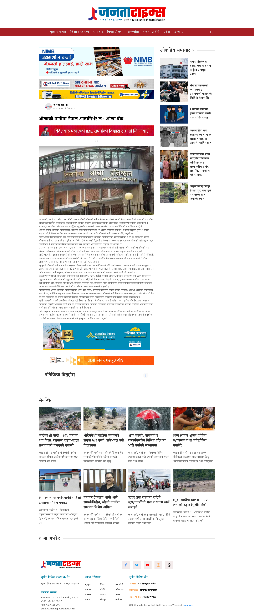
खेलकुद (103, 599)
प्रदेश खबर (120, 589)
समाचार (98, 32)
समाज (87, 599)
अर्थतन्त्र (103, 594)
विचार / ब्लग (115, 32)
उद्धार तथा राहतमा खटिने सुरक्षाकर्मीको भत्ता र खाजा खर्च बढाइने (148, 502)
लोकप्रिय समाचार (175, 50)
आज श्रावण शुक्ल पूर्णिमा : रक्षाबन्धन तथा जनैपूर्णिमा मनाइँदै (191, 441)
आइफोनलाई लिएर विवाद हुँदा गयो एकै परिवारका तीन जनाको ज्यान (200, 193)
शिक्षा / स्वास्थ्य (79, 32)
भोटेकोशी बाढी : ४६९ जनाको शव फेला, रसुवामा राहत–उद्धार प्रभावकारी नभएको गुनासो (59, 441)
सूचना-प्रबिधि (151, 32)
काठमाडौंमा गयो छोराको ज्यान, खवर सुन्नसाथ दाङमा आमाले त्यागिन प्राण (201, 137)
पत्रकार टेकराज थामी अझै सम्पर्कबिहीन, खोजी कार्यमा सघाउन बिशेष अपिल (101, 502)
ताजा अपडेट (49, 538)
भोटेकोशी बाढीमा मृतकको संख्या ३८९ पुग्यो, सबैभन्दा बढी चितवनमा (103, 441)
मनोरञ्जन (119, 599)
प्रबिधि (102, 589)
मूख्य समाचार (58, 32)
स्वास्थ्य (88, 594)
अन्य (177, 32)
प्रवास (118, 594)
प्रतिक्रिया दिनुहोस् (60, 375)
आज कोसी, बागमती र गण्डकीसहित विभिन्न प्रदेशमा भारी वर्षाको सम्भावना (147, 441)
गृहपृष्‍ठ (88, 584)
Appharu (188, 605)
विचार (102, 584)
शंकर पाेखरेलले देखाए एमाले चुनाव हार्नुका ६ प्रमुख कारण (200, 68)
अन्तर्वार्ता (133, 32)
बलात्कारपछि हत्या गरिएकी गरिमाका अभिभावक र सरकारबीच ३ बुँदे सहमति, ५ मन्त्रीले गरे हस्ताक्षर (200, 165)
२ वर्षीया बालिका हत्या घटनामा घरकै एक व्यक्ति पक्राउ (200, 114)
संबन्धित (46, 400)
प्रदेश (167, 32)
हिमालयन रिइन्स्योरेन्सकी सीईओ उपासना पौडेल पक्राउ (60, 500)
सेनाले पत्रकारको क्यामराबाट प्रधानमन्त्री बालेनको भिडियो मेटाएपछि (201, 92)
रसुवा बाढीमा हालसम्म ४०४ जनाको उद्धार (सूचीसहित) (191, 502)
